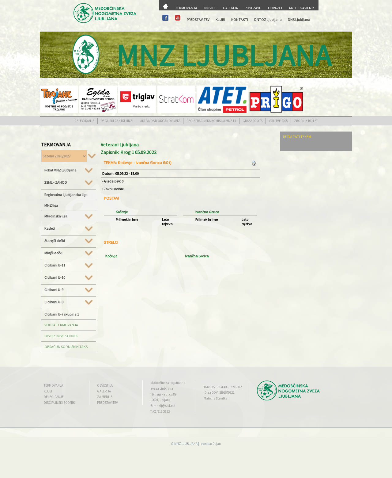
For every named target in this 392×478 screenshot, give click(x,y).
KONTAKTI (239, 19)
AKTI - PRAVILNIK (302, 8)
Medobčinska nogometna (167, 382)
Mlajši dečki (53, 253)
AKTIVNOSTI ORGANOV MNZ (160, 121)
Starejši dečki (54, 241)
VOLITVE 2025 (278, 121)
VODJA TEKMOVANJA (61, 325)
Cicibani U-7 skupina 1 (61, 314)
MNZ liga (51, 205)
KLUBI (220, 19)
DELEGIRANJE (84, 121)
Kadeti (49, 228)
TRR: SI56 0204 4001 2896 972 (223, 387)
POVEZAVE (253, 8)
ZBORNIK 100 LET (306, 121)
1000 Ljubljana (160, 400)
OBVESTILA (105, 385)
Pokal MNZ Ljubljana (60, 170)
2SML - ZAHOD (55, 182)
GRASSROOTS (252, 121)
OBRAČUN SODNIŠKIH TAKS (66, 346)
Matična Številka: (216, 398)
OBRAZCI (275, 8)
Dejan (217, 444)
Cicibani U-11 (54, 265)
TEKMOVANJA (186, 8)
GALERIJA (230, 8)
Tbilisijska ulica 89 (163, 394)
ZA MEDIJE (104, 397)
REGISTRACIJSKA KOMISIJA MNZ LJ (211, 121)
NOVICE (210, 8)
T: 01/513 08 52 (160, 411)
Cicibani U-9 (53, 290)
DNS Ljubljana (299, 19)
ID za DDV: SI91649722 (219, 392)
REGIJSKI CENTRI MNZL (117, 121)
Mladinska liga (55, 216)
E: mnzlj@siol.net (162, 405)
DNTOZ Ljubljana (268, 19)
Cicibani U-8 (53, 302)
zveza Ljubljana (161, 388)
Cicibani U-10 (54, 277)
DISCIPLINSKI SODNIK (61, 336)
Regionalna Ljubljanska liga (66, 194)
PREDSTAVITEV (198, 19)
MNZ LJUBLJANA (186, 444)
